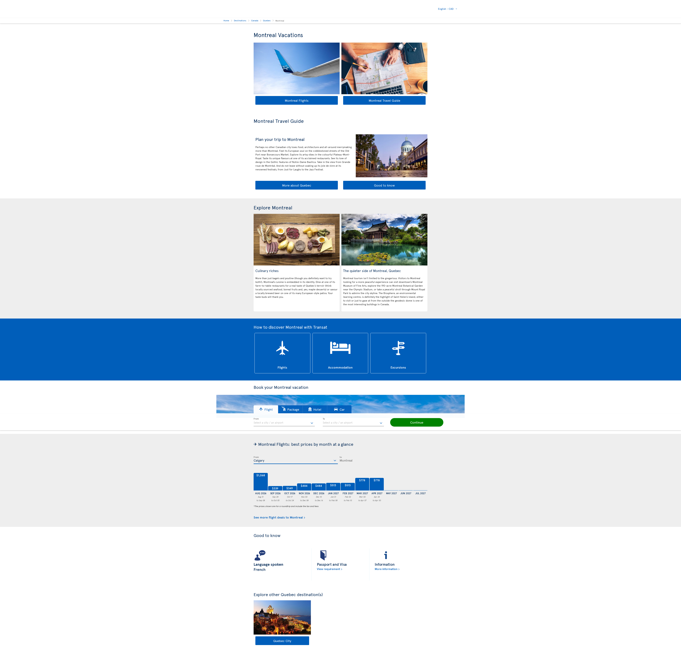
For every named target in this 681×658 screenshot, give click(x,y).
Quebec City (282, 640)
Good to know (384, 185)
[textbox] (284, 422)
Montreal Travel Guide (384, 100)
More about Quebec (296, 185)
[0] (391, 482)
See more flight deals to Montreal (278, 517)
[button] (266, 409)
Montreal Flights (296, 100)
